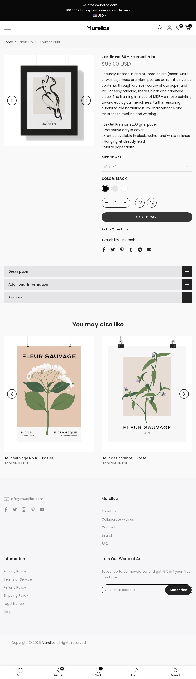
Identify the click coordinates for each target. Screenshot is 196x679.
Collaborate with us (118, 519)
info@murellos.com (102, 5)
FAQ (105, 543)
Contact (109, 527)
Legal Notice (14, 603)
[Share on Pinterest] (122, 249)
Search (107, 535)
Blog (7, 611)
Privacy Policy (15, 571)
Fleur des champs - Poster (125, 458)
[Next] (86, 100)
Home (8, 42)
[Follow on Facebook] (6, 509)
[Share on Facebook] (104, 249)
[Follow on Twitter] (15, 509)
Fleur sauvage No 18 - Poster (28, 458)
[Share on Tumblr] (131, 249)
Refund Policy (15, 587)
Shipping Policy (16, 595)
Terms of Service (18, 579)
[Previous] (12, 100)
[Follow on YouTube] (42, 509)
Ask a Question (115, 229)
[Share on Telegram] (140, 249)
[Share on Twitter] (113, 249)
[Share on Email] (149, 249)
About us (109, 511)
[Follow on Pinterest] (33, 509)
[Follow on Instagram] (24, 509)
